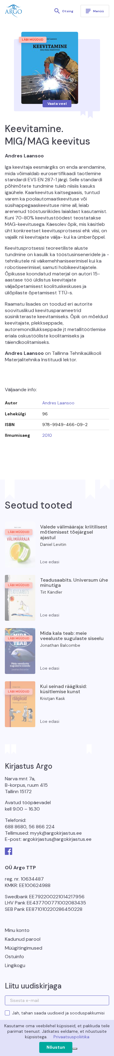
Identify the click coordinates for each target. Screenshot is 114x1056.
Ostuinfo (14, 956)
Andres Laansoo (58, 403)
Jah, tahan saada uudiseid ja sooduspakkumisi (58, 1013)
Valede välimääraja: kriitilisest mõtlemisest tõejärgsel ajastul (73, 532)
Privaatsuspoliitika (71, 1036)
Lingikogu (15, 965)
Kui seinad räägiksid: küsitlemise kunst (63, 689)
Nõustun (56, 1047)
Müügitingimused (23, 948)
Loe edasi (49, 562)
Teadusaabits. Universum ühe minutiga (74, 583)
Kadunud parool (22, 939)
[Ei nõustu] (74, 1049)
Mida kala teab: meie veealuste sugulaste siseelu (72, 636)
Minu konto (17, 930)
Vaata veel (57, 103)
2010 (47, 435)
